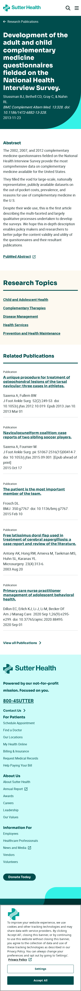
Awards (8, 796)
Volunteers (10, 862)
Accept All (40, 980)
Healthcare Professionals (20, 840)
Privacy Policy (20, 959)
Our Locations (13, 737)
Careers (8, 803)
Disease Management (20, 316)
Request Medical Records (20, 758)
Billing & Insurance (16, 751)
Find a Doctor (12, 730)
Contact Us (12, 711)
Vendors (9, 855)
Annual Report (16, 789)
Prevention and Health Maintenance (31, 333)
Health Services (15, 324)
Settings (40, 969)
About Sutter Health (16, 782)
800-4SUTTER (18, 701)
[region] (40, 948)
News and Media (18, 848)
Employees (10, 833)
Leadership (10, 810)
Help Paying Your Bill (17, 765)
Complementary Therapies (24, 308)
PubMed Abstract (17, 256)
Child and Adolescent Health (25, 299)
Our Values (10, 817)
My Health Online (15, 744)
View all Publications (20, 643)
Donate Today (19, 877)
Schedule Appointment (19, 723)
